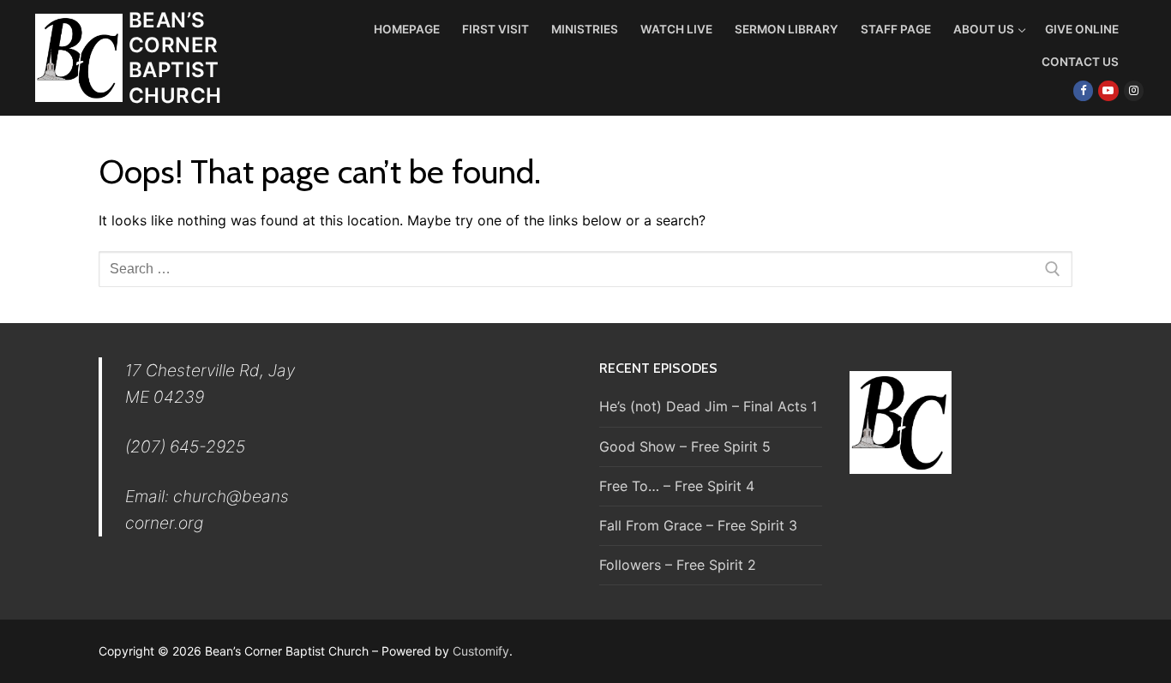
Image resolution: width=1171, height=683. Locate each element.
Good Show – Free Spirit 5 (685, 446)
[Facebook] (1083, 90)
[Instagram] (1134, 90)
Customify (481, 651)
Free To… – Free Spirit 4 (676, 485)
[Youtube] (1108, 90)
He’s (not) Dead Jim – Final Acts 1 (708, 406)
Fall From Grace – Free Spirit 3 (698, 525)
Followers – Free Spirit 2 (677, 564)
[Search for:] (585, 269)
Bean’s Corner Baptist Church (175, 58)
